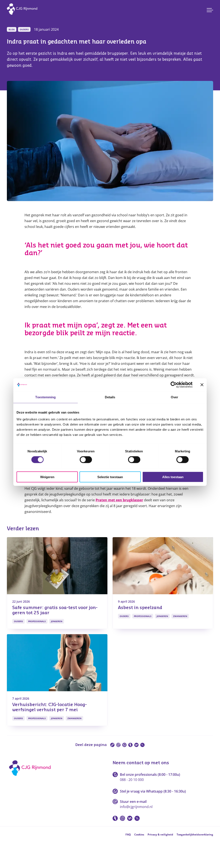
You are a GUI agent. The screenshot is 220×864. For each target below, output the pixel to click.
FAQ (128, 834)
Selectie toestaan (110, 477)
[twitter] (142, 745)
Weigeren (47, 477)
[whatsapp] (124, 745)
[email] (118, 745)
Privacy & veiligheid (160, 834)
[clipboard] (112, 745)
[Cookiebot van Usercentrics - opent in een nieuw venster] (173, 385)
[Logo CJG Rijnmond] (31, 777)
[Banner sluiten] (201, 384)
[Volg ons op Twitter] (137, 818)
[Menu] (210, 10)
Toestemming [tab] (45, 397)
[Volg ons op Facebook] (115, 818)
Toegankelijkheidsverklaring (195, 834)
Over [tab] (174, 397)
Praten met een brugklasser (119, 500)
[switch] (86, 459)
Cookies (139, 834)
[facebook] (130, 745)
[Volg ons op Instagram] (122, 818)
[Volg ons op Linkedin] (129, 818)
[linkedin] (136, 745)
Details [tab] (110, 397)
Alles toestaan (172, 477)
